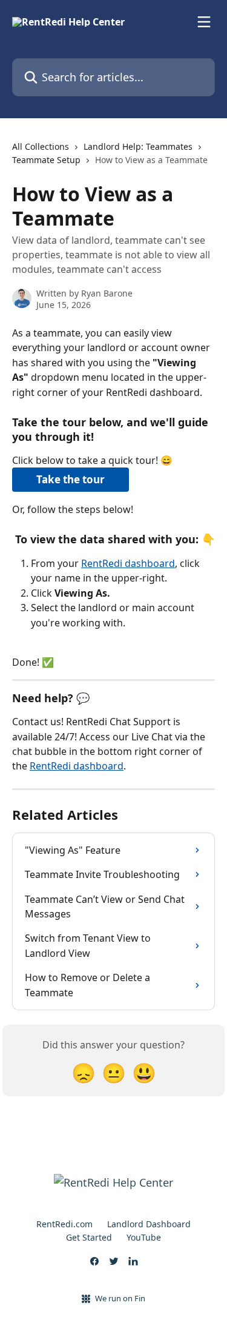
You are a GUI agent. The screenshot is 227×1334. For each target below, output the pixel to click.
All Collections (40, 146)
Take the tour (70, 479)
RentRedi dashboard (128, 563)
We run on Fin (120, 1298)
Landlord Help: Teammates (138, 146)
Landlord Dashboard (149, 1224)
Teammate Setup (46, 160)
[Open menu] (204, 22)
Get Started (89, 1237)
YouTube (144, 1237)
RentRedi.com (64, 1224)
